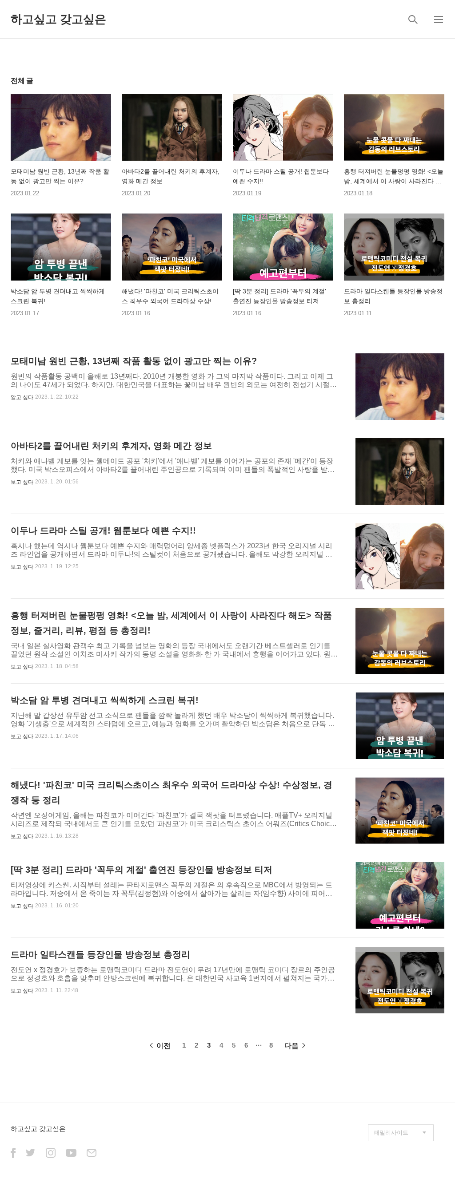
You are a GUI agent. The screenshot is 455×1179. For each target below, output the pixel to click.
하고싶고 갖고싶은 (58, 19)
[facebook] (13, 1153)
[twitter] (31, 1153)
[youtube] (71, 1153)
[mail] (91, 1153)
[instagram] (51, 1153)
